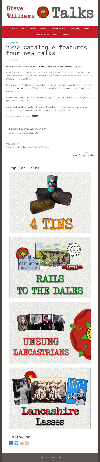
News (14, 28)
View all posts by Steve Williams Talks (23, 133)
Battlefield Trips (58, 28)
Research (43, 28)
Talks (23, 28)
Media (86, 28)
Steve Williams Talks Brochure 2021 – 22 (18, 116)
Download (35, 116)
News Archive (12, 42)
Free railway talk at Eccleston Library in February (27, 145)
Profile (33, 28)
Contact (65, 34)
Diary (55, 34)
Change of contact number (82, 154)
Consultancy (75, 28)
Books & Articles (42, 34)
